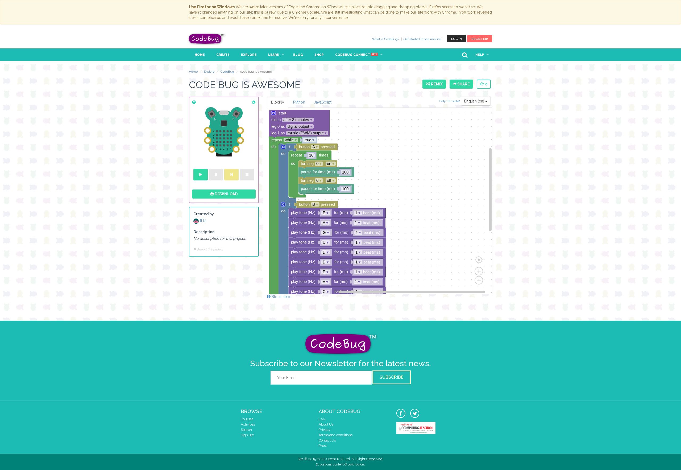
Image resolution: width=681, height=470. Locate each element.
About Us (326, 424)
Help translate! (450, 101)
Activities (248, 424)
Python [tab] (299, 102)
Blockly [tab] (277, 102)
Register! (479, 39)
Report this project (209, 249)
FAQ (322, 419)
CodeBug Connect (356, 55)
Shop (319, 55)
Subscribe (392, 377)
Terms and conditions (335, 435)
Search (246, 430)
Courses (247, 419)
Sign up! (247, 435)
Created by (203, 214)
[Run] (200, 174)
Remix (436, 84)
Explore (249, 55)
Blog (298, 55)
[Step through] (231, 174)
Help (479, 55)
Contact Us (327, 440)
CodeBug (207, 39)
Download (226, 194)
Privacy (324, 430)
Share (463, 84)
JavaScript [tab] (322, 102)
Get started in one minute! (423, 39)
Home (200, 55)
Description (203, 232)
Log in (456, 39)
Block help (280, 297)
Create (223, 55)
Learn (273, 55)
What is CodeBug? (385, 39)
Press (323, 446)
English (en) (474, 101)
